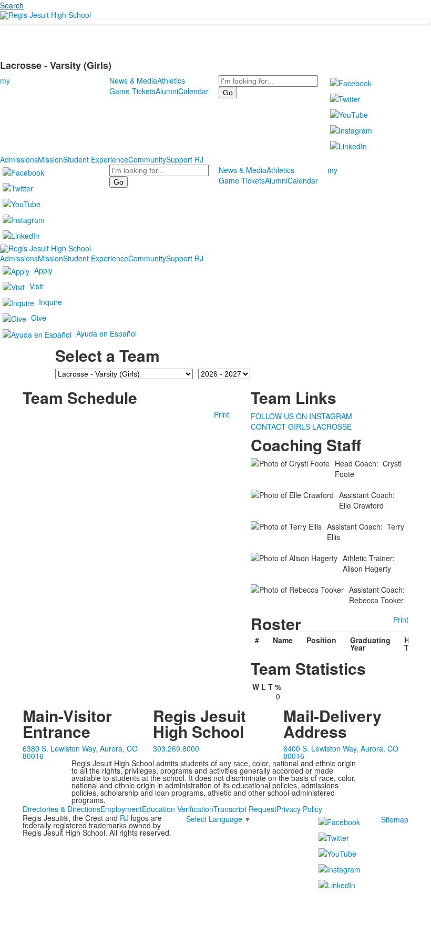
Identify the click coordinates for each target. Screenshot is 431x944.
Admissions (19, 159)
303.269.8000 (176, 748)
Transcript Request (244, 809)
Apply (43, 270)
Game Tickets (132, 91)
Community (147, 159)
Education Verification (177, 809)
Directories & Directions (61, 809)
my (5, 80)
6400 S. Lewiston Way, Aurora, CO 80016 (340, 752)
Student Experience (95, 159)
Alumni (167, 91)
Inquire (50, 301)
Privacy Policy (299, 809)
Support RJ (184, 159)
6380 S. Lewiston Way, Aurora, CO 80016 (80, 752)
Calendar (193, 91)
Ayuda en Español (106, 333)
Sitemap (394, 819)
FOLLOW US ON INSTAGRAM (301, 416)
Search (12, 5)
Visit (36, 285)
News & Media (133, 80)
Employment (121, 809)
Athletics (171, 80)
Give (38, 317)
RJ (124, 818)
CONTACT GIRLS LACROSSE (301, 426)
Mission (50, 159)
